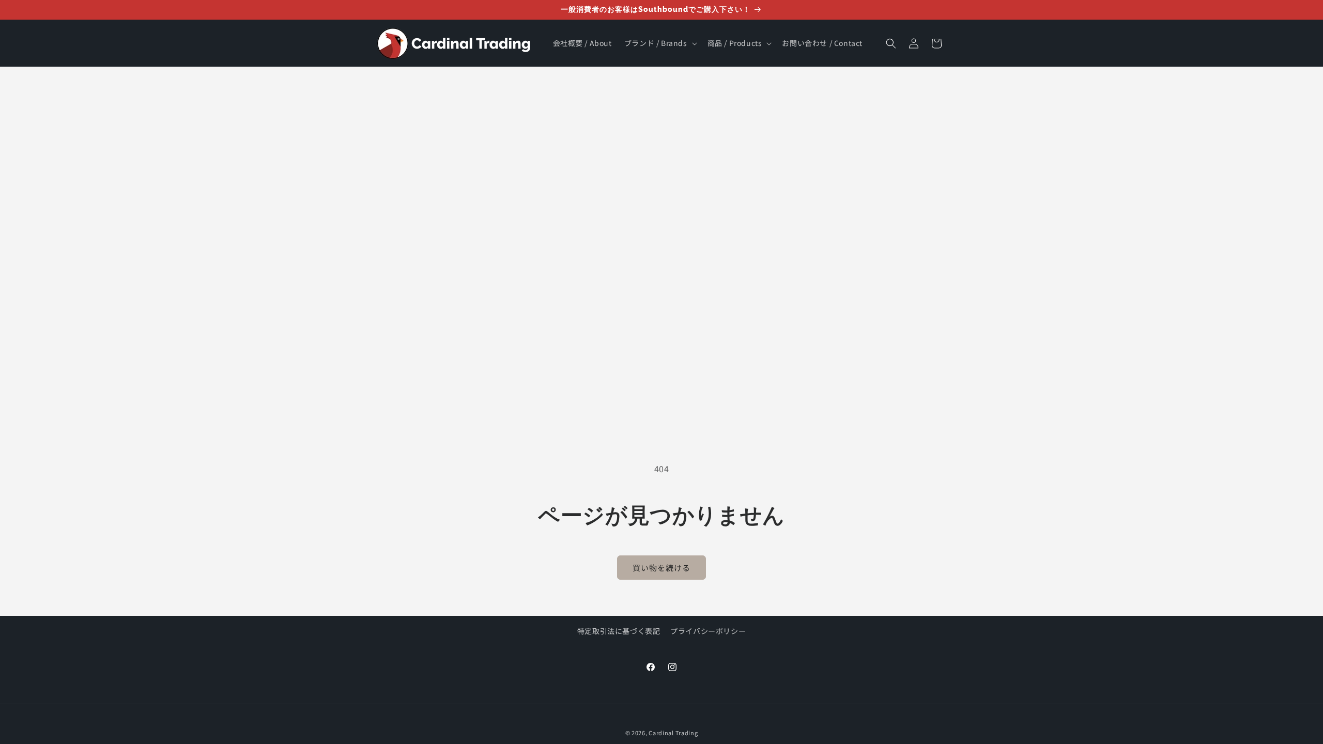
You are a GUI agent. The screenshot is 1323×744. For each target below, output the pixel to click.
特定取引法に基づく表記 (618, 631)
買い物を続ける (661, 567)
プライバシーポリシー (708, 631)
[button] (659, 43)
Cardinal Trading (673, 733)
